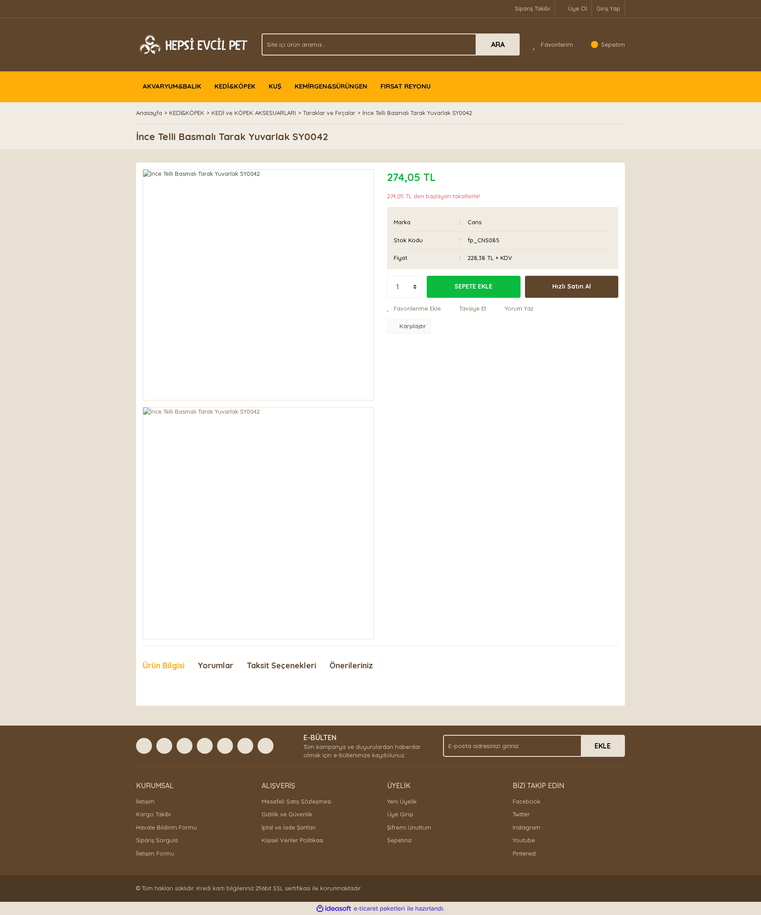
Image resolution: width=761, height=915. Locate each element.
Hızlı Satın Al (571, 286)
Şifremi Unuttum (409, 827)
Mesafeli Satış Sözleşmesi (296, 801)
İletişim (145, 801)
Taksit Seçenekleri (281, 665)
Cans (474, 222)
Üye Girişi (400, 814)
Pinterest (524, 853)
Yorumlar (215, 665)
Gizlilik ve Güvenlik (287, 814)
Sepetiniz (399, 840)
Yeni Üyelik (402, 801)
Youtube (524, 840)
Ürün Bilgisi (164, 665)
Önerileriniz (351, 665)
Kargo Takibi (153, 814)
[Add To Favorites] (414, 308)
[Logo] (192, 43)
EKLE (603, 745)
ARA (498, 44)
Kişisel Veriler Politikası (292, 840)
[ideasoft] (333, 908)
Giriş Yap (608, 8)
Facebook (526, 801)
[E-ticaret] (379, 908)
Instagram (526, 827)
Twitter (521, 814)
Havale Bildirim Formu (166, 827)
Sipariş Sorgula (157, 840)
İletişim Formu (155, 853)
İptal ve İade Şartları (289, 827)
